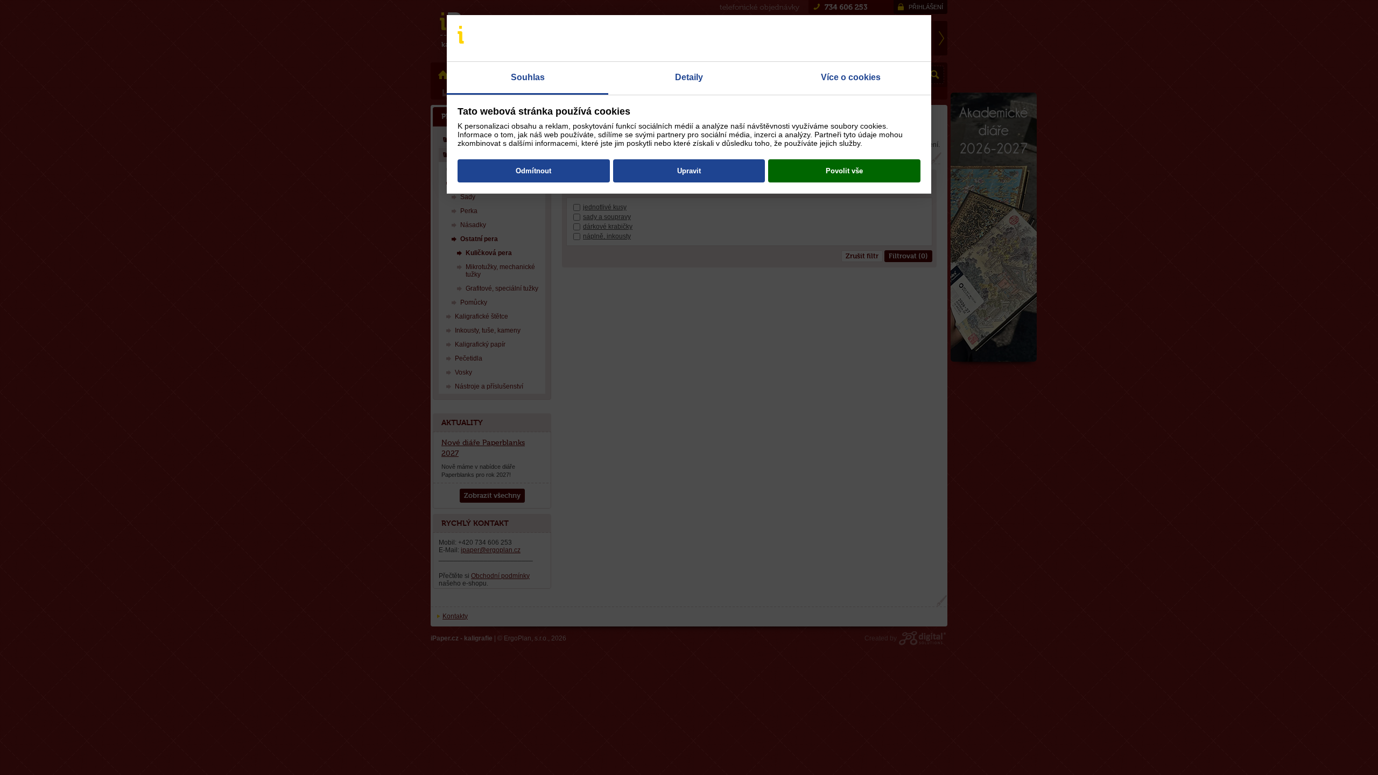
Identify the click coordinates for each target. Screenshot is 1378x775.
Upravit (689, 171)
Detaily (689, 77)
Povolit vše (844, 171)
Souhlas (528, 77)
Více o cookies (851, 77)
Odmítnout (533, 171)
